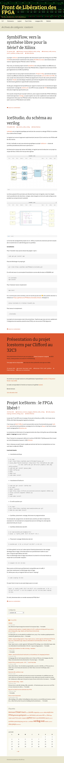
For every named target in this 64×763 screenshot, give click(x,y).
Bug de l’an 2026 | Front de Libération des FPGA (20, 689)
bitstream (20, 51)
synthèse (13, 53)
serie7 (8, 53)
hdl (31, 715)
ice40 (49, 51)
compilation (41, 712)
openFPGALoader (16, 718)
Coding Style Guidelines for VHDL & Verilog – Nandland (21, 648)
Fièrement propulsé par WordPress (15, 759)
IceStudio (9, 131)
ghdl (20, 715)
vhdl (42, 721)
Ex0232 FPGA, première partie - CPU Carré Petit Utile (22, 662)
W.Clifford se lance (39, 59)
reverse (54, 51)
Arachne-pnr (22, 428)
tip (26, 721)
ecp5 (48, 712)
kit (43, 715)
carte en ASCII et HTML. (48, 76)
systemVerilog (17, 721)
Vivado (14, 80)
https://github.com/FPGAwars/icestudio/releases (27, 297)
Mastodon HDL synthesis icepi (15, 672)
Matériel (48, 21)
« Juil (18, 751)
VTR (45, 88)
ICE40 (8, 59)
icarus (33, 715)
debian (45, 712)
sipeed (47, 718)
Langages (30, 412)
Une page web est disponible (15, 362)
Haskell (28, 715)
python (30, 718)
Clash (27, 712)
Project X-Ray (40, 74)
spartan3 (50, 718)
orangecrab (24, 718)
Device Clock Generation (14, 695)
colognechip (36, 712)
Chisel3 (23, 712)
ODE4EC (10, 623)
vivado (21, 53)
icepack (53, 412)
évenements (18, 724)
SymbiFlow (31, 65)
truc (28, 721)
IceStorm (15, 57)
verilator (31, 721)
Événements (10, 21)
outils (34, 51)
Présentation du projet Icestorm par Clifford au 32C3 (30, 345)
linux (46, 715)
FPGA (41, 368)
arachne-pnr (24, 88)
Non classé (25, 368)
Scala (37, 718)
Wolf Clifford (19, 424)
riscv (34, 718)
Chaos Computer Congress (41, 356)
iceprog (9, 413)
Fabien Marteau (30, 53)
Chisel (17, 712)
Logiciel (19, 21)
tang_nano (23, 721)
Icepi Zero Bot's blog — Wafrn (15, 681)
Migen (51, 715)
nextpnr (10, 718)
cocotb (30, 712)
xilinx (10, 724)
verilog (38, 51)
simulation (42, 718)
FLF (3, 21)
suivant (41, 385)
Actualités (13, 620)
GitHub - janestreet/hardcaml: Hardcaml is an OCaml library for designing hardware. (29, 654)
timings (21, 96)
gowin (24, 715)
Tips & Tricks (28, 21)
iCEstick (30, 440)
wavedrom (50, 721)
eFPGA (51, 712)
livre (48, 715)
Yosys (43, 426)
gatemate (16, 715)
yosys (22, 413)
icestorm (25, 51)
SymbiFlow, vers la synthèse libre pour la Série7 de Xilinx (27, 42)
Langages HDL (39, 21)
